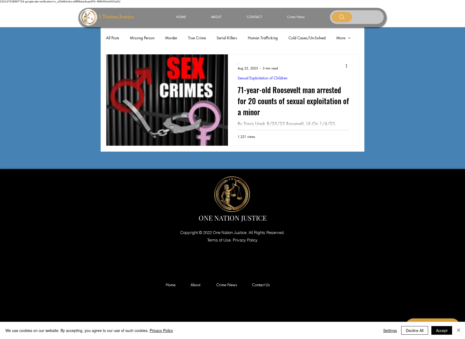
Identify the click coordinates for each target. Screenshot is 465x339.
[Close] (458, 330)
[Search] (342, 17)
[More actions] (348, 65)
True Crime (197, 37)
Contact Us (261, 284)
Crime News (227, 284)
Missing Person (142, 37)
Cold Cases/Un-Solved (307, 37)
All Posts (112, 37)
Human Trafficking (263, 37)
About (198, 284)
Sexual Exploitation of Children (262, 78)
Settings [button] (390, 330)
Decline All (415, 330)
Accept (442, 330)
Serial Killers (227, 37)
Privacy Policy (161, 330)
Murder (171, 37)
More (340, 37)
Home (172, 284)
